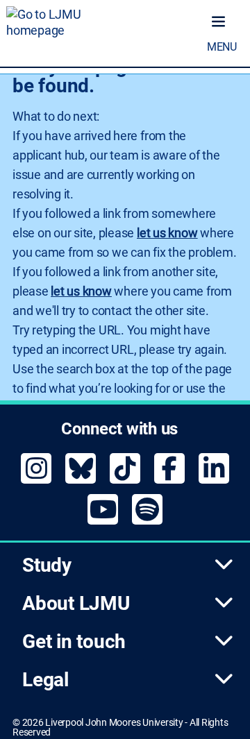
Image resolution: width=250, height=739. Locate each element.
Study (47, 565)
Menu (222, 46)
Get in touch (74, 641)
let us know (167, 233)
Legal (45, 679)
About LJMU (76, 603)
